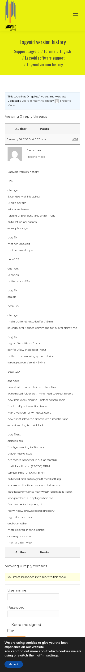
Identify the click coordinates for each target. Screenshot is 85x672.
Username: (17, 590)
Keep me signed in (26, 627)
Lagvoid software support (45, 58)
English (65, 51)
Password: (16, 607)
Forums (49, 51)
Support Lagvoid (26, 51)
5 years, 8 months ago (35, 100)
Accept (13, 664)
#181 (75, 139)
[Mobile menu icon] (75, 15)
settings (52, 655)
